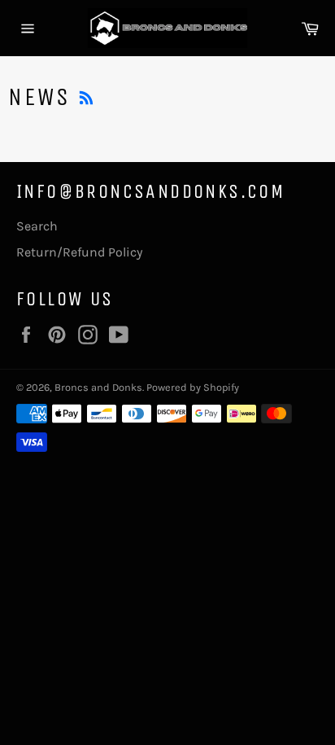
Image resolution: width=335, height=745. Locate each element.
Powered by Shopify (192, 387)
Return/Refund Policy (79, 252)
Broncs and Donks (98, 387)
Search (37, 226)
